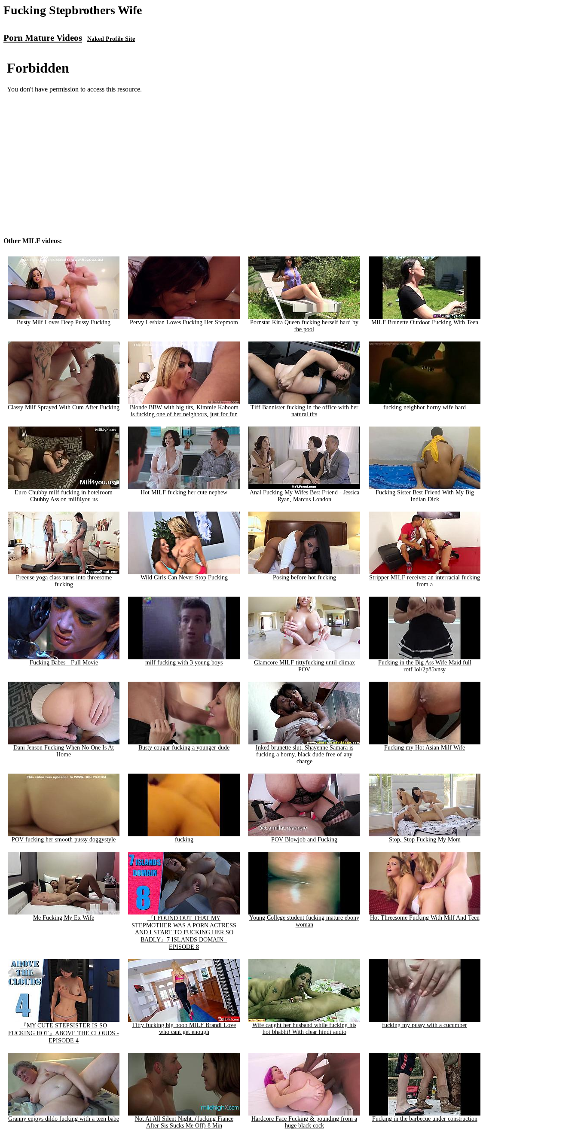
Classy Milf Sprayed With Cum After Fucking (63, 407)
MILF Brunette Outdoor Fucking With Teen (424, 322)
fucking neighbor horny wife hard (424, 407)
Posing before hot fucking (304, 577)
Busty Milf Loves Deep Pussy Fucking (63, 322)
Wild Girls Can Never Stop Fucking (184, 577)
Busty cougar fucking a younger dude (183, 747)
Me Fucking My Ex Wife (63, 917)
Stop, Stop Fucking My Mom (425, 839)
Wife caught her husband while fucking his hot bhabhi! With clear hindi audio (304, 1028)
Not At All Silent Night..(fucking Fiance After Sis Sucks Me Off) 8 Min (184, 1122)
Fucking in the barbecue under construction (424, 1119)
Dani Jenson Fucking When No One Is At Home (63, 751)
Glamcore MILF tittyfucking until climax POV (304, 666)
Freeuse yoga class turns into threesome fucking (64, 581)
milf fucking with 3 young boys (184, 662)
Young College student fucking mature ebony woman (304, 921)
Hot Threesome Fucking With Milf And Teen (425, 917)
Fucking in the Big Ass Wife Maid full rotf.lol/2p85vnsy (424, 666)
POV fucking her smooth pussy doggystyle (64, 839)
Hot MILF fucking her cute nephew (184, 492)
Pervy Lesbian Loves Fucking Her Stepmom (184, 322)
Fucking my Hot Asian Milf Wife (424, 747)
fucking (184, 839)
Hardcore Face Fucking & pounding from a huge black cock (304, 1122)
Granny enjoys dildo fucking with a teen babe (63, 1119)
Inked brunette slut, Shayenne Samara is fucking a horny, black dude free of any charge (304, 754)
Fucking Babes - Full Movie (64, 662)
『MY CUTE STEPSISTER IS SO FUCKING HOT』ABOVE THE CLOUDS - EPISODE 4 (63, 1033)
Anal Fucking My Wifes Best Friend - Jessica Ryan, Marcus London (304, 496)
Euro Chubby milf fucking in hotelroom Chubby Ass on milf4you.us (64, 496)
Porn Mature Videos (42, 38)
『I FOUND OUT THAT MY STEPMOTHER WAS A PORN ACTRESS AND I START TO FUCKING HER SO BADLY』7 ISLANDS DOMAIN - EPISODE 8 (183, 932)
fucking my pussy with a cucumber (424, 1025)
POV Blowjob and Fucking (304, 839)
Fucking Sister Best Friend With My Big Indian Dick (425, 496)
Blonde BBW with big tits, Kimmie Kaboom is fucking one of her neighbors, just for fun (184, 411)
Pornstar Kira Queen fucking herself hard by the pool (304, 325)
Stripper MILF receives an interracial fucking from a (424, 581)
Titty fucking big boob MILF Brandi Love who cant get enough (184, 1028)
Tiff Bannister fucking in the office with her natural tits (304, 411)
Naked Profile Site (111, 39)
